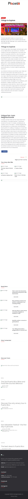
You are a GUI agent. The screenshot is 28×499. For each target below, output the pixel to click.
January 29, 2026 (6, 429)
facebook (5, 151)
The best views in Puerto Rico (12, 446)
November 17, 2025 (6, 448)
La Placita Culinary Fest (6, 175)
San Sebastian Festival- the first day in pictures (13, 426)
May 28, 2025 (5, 407)
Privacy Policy (14, 496)
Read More (16, 297)
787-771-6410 (13, 477)
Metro (3, 18)
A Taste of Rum (18, 168)
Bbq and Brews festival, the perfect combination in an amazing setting (19, 302)
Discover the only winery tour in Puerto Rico (13, 404)
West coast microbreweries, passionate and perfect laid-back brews (19, 292)
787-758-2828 (8, 475)
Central (3, 399)
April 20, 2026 (5, 386)
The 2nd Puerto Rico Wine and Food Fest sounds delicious (13, 383)
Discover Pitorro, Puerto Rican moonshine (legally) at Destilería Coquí (19, 312)
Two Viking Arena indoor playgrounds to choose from (19, 329)
